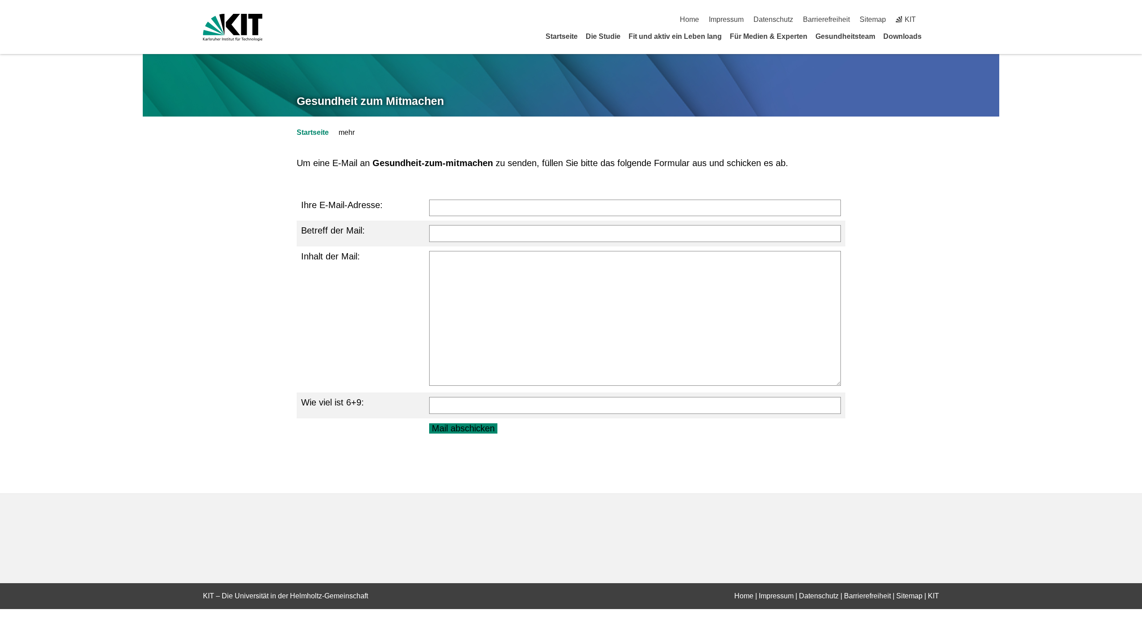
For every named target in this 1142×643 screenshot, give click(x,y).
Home (689, 19)
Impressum (726, 19)
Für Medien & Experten (768, 36)
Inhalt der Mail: (330, 256)
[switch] (935, 19)
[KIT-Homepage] (232, 27)
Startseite (562, 36)
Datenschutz (773, 19)
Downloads (902, 36)
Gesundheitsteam (845, 36)
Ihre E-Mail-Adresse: (342, 205)
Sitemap (873, 19)
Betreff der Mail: (333, 230)
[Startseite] (936, 36)
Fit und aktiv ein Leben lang (675, 36)
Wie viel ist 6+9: (332, 402)
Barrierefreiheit (826, 19)
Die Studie (603, 36)
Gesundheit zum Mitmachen (370, 101)
